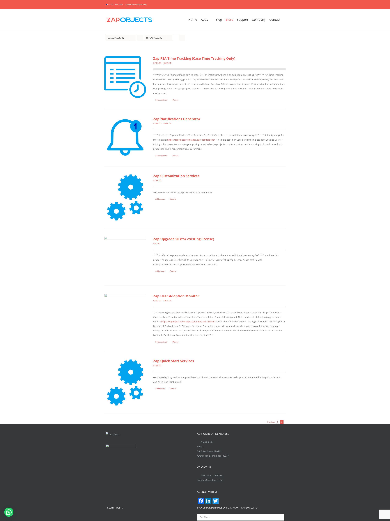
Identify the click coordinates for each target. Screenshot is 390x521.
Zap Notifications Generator (176, 119)
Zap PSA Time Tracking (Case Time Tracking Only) (194, 58)
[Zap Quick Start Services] (125, 382)
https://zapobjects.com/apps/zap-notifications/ (191, 139)
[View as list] (182, 38)
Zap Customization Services (176, 175)
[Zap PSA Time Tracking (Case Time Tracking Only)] (125, 77)
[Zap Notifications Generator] (125, 137)
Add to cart (160, 199)
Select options (161, 100)
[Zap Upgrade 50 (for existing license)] (125, 257)
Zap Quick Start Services (173, 361)
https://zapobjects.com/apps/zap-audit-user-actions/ (188, 321)
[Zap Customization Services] (125, 197)
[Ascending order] (140, 38)
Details (175, 100)
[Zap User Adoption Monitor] (125, 315)
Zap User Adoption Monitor (176, 296)
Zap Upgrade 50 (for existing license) (183, 239)
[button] (8, 512)
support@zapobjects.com (136, 4)
